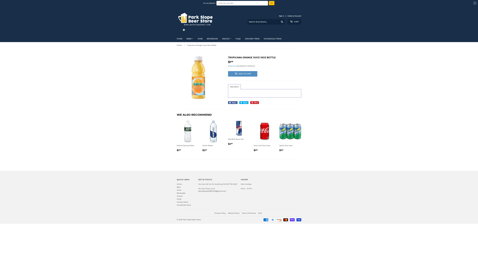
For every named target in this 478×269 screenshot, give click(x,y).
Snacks (226, 39)
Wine (200, 39)
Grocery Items (252, 39)
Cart (296, 22)
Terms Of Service (249, 213)
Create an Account (294, 16)
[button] (234, 86)
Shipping (232, 66)
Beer (189, 39)
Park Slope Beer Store (192, 220)
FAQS (238, 39)
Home (179, 39)
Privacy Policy (220, 213)
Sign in (281, 16)
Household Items (272, 39)
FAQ (260, 213)
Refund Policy (233, 213)
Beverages (212, 39)
